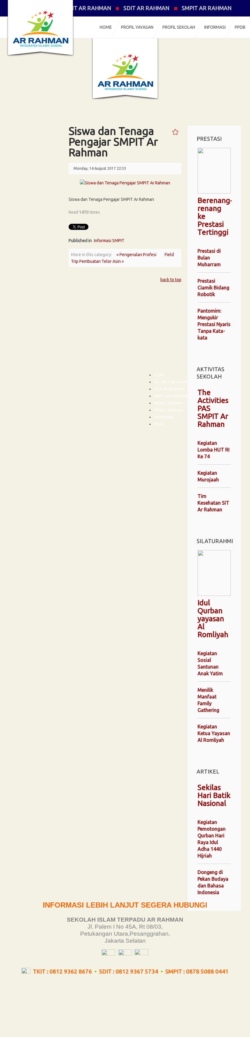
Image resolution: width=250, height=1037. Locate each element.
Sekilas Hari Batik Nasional (214, 795)
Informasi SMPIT (109, 240)
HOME (106, 27)
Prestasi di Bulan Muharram (209, 257)
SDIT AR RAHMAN (146, 8)
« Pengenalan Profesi (136, 254)
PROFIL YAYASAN (137, 27)
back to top (170, 279)
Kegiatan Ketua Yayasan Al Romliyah (214, 733)
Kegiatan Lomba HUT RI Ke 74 (214, 449)
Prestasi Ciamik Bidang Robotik (213, 287)
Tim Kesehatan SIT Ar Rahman (213, 502)
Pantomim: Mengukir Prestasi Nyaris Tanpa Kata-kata (214, 324)
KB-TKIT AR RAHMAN (83, 8)
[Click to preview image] (125, 182)
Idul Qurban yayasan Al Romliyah (213, 619)
